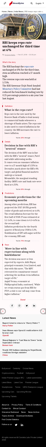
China (5, 355)
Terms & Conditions (33, 405)
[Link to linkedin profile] (22, 425)
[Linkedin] (34, 305)
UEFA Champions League (33, 387)
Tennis (17, 387)
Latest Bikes (7, 382)
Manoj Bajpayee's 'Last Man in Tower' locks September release (22, 341)
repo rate (29, 66)
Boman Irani (7, 345)
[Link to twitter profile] (16, 425)
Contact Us (6, 408)
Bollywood (6, 368)
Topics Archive (8, 416)
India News (18, 11)
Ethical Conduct (19, 408)
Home (4, 11)
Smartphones (7, 387)
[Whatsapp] (19, 305)
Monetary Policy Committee (17, 88)
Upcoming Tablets (9, 396)
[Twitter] (26, 305)
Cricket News (28, 368)
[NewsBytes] (16, 3)
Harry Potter (7, 326)
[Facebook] (12, 305)
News (10, 11)
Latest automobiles (34, 378)
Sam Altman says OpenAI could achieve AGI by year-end (22, 331)
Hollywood (30, 373)
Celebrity (16, 368)
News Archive (33, 412)
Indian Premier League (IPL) (13, 378)
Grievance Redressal (10, 412)
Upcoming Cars (8, 392)
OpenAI (5, 335)
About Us (5, 405)
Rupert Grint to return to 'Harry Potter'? (21, 323)
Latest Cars (18, 382)
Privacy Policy (17, 405)
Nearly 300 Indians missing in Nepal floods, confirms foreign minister (22, 351)
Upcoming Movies (24, 392)
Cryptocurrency (8, 373)
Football (20, 373)
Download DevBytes (24, 416)
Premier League (31, 382)
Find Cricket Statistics (10, 419)
